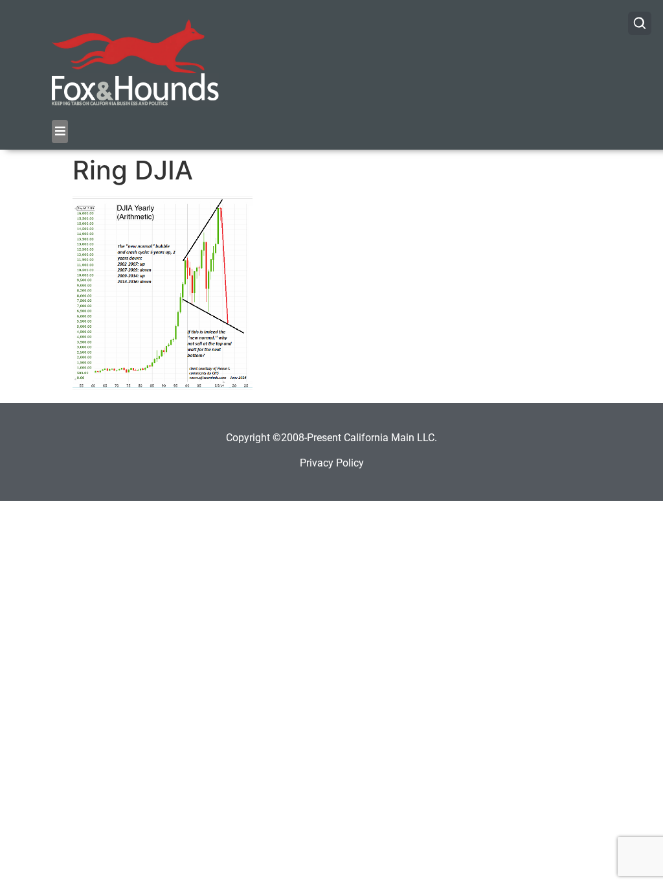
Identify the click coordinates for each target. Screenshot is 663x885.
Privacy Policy (332, 463)
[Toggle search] (639, 23)
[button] (60, 131)
